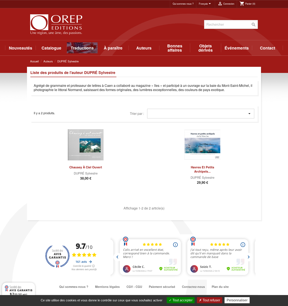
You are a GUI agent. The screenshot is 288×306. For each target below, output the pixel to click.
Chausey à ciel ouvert (85, 167)
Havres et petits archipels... (202, 169)
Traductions (82, 48)
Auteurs (144, 48)
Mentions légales (107, 287)
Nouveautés (20, 48)
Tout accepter (182, 300)
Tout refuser (211, 300)
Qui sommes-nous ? (183, 3)
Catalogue (51, 48)
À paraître (113, 48)
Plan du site (220, 287)
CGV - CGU (134, 287)
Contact (267, 48)
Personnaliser (237, 300)
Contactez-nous (193, 287)
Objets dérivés (205, 48)
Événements (237, 48)
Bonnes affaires (174, 48)
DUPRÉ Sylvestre (86, 173)
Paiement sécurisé (162, 287)
